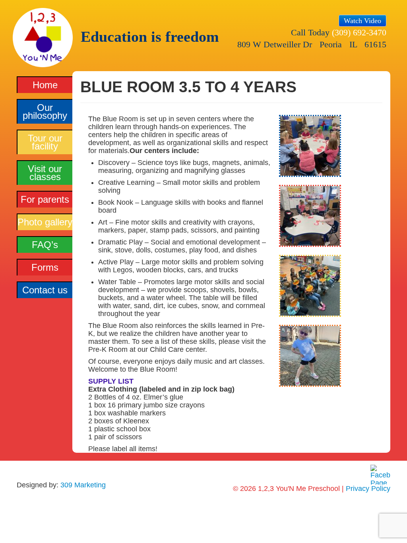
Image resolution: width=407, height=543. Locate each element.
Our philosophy (45, 111)
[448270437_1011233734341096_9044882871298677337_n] (310, 359)
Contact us (45, 290)
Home (45, 85)
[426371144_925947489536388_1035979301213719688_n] (310, 219)
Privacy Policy (368, 489)
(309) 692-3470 (359, 32)
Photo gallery (44, 222)
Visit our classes (45, 172)
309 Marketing (83, 485)
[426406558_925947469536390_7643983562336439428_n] (310, 149)
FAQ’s (45, 244)
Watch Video (362, 21)
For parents (45, 199)
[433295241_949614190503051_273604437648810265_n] (310, 289)
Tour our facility (45, 142)
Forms (44, 267)
